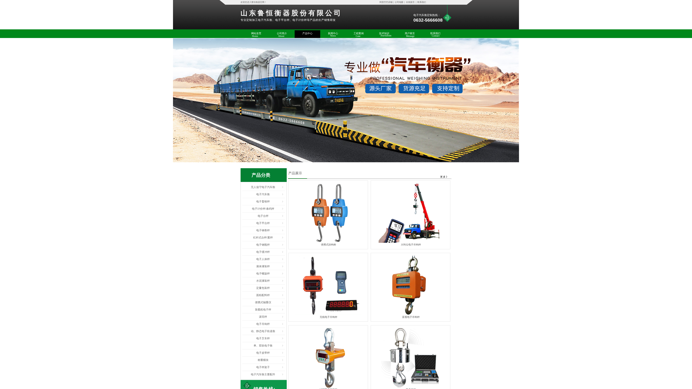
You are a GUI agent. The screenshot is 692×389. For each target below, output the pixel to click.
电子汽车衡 (263, 194)
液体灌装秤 (263, 266)
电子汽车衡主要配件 (263, 374)
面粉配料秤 (263, 295)
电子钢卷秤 (263, 230)
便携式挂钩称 (328, 244)
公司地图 (399, 2)
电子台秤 (263, 215)
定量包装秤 (263, 288)
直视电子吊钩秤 (411, 317)
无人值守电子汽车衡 (263, 187)
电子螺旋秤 (263, 273)
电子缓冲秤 (263, 252)
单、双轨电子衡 (263, 345)
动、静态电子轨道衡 (263, 331)
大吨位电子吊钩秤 (411, 244)
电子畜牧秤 (263, 201)
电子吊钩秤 (263, 324)
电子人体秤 (263, 259)
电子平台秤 (263, 223)
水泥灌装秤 (263, 280)
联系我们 (421, 2)
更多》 (444, 176)
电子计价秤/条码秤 (263, 208)
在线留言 (410, 2)
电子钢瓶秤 (263, 244)
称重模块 (263, 360)
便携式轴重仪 (263, 302)
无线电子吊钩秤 (328, 317)
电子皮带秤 (263, 352)
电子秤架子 (263, 367)
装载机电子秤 (263, 309)
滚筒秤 (263, 316)
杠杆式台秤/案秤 (263, 237)
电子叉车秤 (263, 338)
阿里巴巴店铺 (385, 2)
